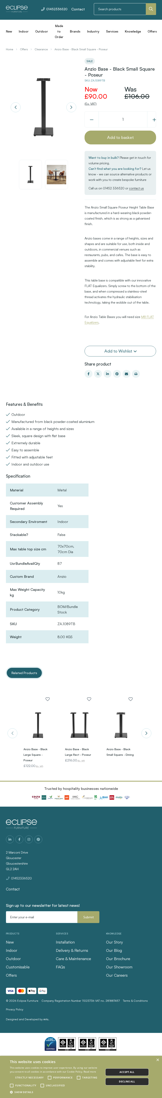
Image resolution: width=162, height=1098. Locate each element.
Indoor (11, 950)
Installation (65, 942)
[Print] (136, 374)
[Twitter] (98, 374)
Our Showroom (119, 966)
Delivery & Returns (72, 950)
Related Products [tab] (24, 673)
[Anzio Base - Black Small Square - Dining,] (120, 725)
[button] (55, 1092)
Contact (78, 9)
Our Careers (117, 975)
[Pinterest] (117, 374)
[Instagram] (29, 839)
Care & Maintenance (73, 958)
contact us (136, 188)
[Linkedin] (107, 374)
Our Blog (114, 950)
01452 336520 (113, 188)
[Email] (126, 374)
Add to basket (120, 137)
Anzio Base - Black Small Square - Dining (120, 751)
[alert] (81, 1077)
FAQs (60, 966)
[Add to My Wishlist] (47, 699)
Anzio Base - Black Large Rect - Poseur (78, 751)
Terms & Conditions (135, 1000)
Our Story (114, 942)
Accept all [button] (127, 1072)
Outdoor (13, 958)
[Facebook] (88, 374)
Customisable (18, 966)
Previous (16, 107)
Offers (11, 975)
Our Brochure (118, 958)
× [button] (157, 1060)
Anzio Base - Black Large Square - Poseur (35, 754)
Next (71, 107)
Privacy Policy (14, 1009)
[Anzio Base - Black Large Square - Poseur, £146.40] (38, 725)
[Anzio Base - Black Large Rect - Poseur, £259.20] (79, 725)
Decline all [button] (127, 1081)
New (10, 942)
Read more (90, 1071)
